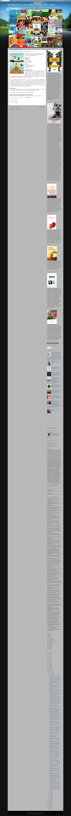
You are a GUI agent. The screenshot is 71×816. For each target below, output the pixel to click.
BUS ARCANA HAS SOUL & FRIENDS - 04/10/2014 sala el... (55, 715)
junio (50, 794)
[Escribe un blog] (26, 97)
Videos (48, 441)
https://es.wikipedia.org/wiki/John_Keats (53, 494)
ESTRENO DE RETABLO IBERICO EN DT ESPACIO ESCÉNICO (54, 701)
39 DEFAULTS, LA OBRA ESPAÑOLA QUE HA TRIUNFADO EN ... (55, 694)
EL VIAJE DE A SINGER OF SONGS (55, 753)
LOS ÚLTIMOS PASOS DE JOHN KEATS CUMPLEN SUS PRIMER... (55, 776)
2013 (49, 803)
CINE (48, 635)
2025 (49, 654)
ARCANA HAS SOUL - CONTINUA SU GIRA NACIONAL (55, 790)
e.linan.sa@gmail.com (38, 95)
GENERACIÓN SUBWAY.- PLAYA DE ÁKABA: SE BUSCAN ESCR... (55, 686)
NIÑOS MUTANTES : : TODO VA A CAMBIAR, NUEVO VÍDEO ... (54, 699)
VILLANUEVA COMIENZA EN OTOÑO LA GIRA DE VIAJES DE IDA (55, 783)
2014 (49, 669)
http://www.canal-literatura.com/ (52, 444)
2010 (49, 807)
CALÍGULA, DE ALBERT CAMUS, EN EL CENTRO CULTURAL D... (55, 727)
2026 (49, 653)
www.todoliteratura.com (51, 486)
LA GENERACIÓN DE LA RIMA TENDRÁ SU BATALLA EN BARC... (55, 722)
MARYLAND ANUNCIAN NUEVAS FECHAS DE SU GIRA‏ (54, 746)
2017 (49, 665)
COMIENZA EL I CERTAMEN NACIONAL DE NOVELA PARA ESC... (54, 748)
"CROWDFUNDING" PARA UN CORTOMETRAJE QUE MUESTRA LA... (55, 724)
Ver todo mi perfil (50, 437)
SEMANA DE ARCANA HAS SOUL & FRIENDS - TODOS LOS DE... (55, 692)
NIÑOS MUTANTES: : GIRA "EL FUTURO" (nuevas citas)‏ (54, 757)
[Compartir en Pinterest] (29, 97)
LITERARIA (49, 638)
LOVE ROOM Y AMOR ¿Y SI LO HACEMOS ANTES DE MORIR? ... (55, 788)
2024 (49, 656)
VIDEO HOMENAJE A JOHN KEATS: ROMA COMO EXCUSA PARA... (55, 679)
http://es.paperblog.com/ (51, 445)
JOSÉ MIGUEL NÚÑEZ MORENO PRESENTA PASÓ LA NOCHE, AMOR (54, 739)
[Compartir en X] (27, 97)
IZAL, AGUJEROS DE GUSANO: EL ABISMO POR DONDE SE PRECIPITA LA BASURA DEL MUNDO (56, 386)
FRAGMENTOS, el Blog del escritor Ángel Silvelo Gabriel (31, 5)
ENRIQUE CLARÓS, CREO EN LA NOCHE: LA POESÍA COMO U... (54, 717)
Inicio (28, 106)
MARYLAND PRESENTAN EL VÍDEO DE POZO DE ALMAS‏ (55, 703)
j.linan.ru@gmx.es (31, 95)
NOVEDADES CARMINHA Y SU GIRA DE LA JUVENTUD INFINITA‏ (55, 709)
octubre (50, 673)
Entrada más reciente (14, 106)
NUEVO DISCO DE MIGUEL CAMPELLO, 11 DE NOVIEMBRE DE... (55, 706)
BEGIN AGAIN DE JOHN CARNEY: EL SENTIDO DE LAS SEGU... (55, 755)
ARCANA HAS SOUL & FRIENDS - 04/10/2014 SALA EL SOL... (54, 741)
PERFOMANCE (49, 643)
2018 (49, 664)
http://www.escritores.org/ (51, 442)
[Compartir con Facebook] (28, 97)
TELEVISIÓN (49, 648)
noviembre (51, 672)
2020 (49, 661)
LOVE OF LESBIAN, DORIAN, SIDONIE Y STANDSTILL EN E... (54, 761)
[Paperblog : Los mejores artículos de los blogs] (49, 348)
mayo (50, 796)
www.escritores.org (50, 483)
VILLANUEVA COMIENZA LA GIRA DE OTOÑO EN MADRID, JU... (55, 681)
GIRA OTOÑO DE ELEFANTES (54, 731)
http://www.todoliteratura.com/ (52, 446)
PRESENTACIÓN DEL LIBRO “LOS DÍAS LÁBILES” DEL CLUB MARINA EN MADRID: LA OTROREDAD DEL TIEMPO (56, 392)
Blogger (42, 813)
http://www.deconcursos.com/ (52, 443)
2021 (49, 660)
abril (50, 797)
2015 (49, 668)
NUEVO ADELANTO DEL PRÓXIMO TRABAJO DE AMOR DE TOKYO (55, 729)
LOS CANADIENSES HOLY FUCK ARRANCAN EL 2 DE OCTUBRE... (55, 697)
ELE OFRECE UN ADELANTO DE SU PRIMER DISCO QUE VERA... (55, 751)
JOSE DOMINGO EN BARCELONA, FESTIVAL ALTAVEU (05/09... (55, 778)
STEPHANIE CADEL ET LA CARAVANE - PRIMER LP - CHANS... (54, 733)
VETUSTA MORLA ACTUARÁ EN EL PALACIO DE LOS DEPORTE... (55, 744)
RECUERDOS (49, 645)
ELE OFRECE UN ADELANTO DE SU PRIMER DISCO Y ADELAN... (55, 690)
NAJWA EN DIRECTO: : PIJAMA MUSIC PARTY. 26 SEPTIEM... (54, 768)
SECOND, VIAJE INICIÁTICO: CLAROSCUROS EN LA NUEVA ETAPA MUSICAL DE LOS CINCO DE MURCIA (56, 374)
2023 (49, 657)
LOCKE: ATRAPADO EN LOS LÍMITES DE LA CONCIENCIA (54, 785)
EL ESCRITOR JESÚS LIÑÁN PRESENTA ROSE (54, 736)
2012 (49, 804)
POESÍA (48, 644)
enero (50, 801)
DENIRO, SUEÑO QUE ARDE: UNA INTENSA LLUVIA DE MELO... (55, 711)
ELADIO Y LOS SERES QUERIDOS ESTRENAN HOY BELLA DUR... (55, 677)
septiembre (51, 675)
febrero (50, 800)
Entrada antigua (41, 106)
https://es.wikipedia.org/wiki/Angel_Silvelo (54, 491)
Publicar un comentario (14, 102)
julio (50, 793)
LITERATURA (49, 639)
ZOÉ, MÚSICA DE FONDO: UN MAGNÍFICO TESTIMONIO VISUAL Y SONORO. (55, 368)
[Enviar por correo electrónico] (25, 97)
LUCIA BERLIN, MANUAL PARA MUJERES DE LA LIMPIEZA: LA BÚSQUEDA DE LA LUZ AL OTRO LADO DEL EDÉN (56, 397)
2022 (49, 658)
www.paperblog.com (50, 485)
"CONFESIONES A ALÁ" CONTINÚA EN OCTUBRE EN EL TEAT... (55, 713)
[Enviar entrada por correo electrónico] (24, 97)
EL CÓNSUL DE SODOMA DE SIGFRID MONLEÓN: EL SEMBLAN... (54, 765)
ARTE (48, 634)
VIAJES (48, 649)
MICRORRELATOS (50, 640)
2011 (49, 806)
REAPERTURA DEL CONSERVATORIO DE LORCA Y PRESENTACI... (55, 780)
